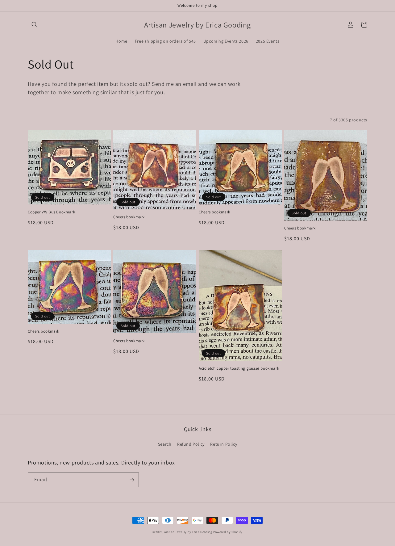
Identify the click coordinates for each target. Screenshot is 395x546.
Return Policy (223, 444)
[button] (34, 25)
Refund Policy (191, 444)
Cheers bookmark (129, 217)
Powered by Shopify (228, 532)
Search (165, 444)
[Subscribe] (132, 479)
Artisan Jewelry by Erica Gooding (188, 532)
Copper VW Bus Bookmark (51, 212)
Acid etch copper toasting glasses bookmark (239, 368)
